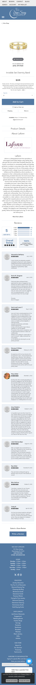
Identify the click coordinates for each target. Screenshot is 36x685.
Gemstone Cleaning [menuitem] (18, 602)
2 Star (15, 233)
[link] (4, 1)
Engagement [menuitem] (18, 616)
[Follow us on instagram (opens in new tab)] (21, 575)
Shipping (10, 111)
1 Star (15, 235)
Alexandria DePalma (17, 254)
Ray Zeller (14, 466)
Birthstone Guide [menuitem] (18, 591)
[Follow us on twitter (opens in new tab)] (15, 575)
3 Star (15, 231)
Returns (26, 111)
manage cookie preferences (16, 676)
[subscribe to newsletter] (31, 664)
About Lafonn (18, 133)
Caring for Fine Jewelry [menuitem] (18, 598)
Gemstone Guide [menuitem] (18, 594)
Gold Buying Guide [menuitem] (18, 607)
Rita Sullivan (15, 482)
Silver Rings (6, 23)
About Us (18, 645)
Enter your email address (18, 661)
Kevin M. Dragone (16, 276)
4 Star (15, 229)
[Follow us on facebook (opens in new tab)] (18, 575)
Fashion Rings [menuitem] (18, 620)
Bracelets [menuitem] (18, 629)
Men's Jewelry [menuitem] (18, 634)
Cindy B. (13, 507)
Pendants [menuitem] (18, 625)
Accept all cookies (24, 680)
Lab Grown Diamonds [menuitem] (18, 614)
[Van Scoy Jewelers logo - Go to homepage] (18, 13)
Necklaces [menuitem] (18, 627)
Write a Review (18, 534)
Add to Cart (18, 102)
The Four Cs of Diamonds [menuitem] (18, 585)
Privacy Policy (25, 674)
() (31, 227)
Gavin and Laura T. (17, 307)
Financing (18, 650)
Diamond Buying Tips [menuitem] (18, 587)
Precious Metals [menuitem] (18, 596)
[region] (18, 45)
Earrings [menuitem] (18, 623)
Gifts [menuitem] (18, 636)
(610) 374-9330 (18, 66)
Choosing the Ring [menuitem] (18, 589)
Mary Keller (14, 374)
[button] (4, 4)
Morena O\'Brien (16, 348)
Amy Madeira (15, 407)
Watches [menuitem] (18, 632)
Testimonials (18, 652)
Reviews (18, 222)
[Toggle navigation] (3, 16)
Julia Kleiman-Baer (17, 442)
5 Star (15, 227)
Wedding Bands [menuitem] (18, 618)
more (23, 90)
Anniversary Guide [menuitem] (18, 605)
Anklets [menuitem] (18, 638)
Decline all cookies (11, 680)
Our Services (18, 647)
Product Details (18, 128)
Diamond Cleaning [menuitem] (18, 600)
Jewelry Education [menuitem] (18, 583)
